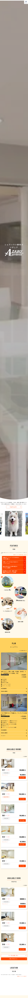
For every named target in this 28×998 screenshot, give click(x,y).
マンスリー (3, 735)
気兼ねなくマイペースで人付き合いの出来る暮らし (11, 558)
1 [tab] (9, 537)
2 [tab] (11, 537)
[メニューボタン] (26, 2)
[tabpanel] (14, 523)
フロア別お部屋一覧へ (13, 955)
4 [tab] (15, 537)
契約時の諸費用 (4, 691)
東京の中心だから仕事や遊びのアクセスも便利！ (10, 567)
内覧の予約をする (13, 959)
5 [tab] (17, 537)
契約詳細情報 (3, 688)
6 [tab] (19, 537)
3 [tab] (13, 537)
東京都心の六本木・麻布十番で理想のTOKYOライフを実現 (10, 571)
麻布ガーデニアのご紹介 (21, 976)
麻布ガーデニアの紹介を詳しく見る (19, 554)
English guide (13, 507)
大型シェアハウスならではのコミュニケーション (10, 562)
